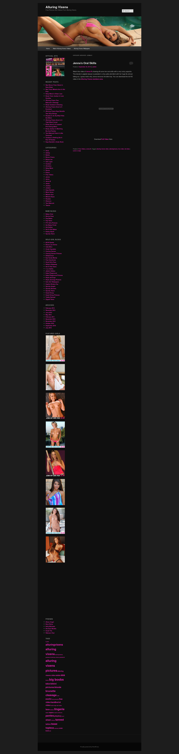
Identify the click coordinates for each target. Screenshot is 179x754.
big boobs (56, 679)
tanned (59, 719)
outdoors (59, 712)
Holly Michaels (50, 626)
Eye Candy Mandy (51, 258)
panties (50, 715)
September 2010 (51, 326)
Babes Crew (49, 214)
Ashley (48, 153)
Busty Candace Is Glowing (54, 105)
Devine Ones (50, 216)
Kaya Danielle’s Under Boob (54, 142)
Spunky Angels (50, 286)
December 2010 (50, 319)
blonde (57, 687)
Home (48, 48)
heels (52, 705)
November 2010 (50, 321)
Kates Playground (51, 273)
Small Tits (49, 631)
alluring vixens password (58, 657)
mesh (47, 712)
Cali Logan (49, 162)
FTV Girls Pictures (51, 223)
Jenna (47, 179)
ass (63, 675)
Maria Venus (49, 192)
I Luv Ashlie (49, 269)
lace (48, 709)
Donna (48, 170)
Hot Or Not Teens (51, 267)
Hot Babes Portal (51, 225)
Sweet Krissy (50, 293)
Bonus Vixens (50, 157)
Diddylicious (50, 256)
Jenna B (88, 149)
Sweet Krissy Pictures (53, 295)
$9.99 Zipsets (50, 242)
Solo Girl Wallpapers (52, 282)
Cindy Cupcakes (51, 249)
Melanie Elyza (50, 197)
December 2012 (50, 310)
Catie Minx (49, 247)
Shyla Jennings (51, 277)
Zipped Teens (50, 299)
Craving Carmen (51, 251)
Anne (47, 151)
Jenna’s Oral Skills (84, 63)
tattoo (48, 724)
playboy (57, 716)
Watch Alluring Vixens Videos (62, 48)
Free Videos (82, 149)
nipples (51, 712)
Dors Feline (49, 624)
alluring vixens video (103, 149)
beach (47, 680)
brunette (51, 691)
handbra (54, 702)
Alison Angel (50, 622)
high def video (58, 705)
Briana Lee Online (51, 245)
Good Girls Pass (51, 262)
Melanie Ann (50, 194)
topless (50, 727)
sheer (48, 719)
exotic (49, 698)
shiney (53, 720)
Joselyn (48, 186)
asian (58, 675)
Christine (48, 166)
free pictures (55, 699)
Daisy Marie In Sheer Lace (54, 94)
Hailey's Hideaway (51, 264)
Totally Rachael (50, 297)
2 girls (47, 641)
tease (54, 723)
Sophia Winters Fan (52, 284)
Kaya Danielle (50, 190)
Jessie (48, 183)
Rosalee (48, 199)
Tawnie (48, 205)
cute (58, 695)
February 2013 (50, 308)
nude (55, 712)
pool (63, 716)
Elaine (48, 172)
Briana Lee (49, 159)
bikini (48, 683)
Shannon (48, 201)
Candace (48, 164)
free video (121, 149)
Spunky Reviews (51, 288)
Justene (48, 188)
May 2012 (48, 315)
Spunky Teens (50, 234)
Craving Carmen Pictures (54, 253)
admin (94, 67)
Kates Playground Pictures (54, 275)
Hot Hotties (49, 227)
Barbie (48, 155)
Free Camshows (51, 260)
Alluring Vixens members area (92, 79)
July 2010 (49, 328)
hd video (127, 149)
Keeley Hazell (50, 232)
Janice (48, 177)
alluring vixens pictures (51, 665)
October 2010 (50, 323)
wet (50, 731)
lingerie (59, 709)
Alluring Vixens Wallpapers (82, 48)
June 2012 (49, 312)
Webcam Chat (50, 633)
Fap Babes (49, 218)
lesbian (52, 709)
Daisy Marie (49, 168)
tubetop (56, 728)
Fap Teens (49, 221)
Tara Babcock (50, 203)
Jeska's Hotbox (50, 271)
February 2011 (50, 317)
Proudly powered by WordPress (89, 747)
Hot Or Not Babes (51, 229)
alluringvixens (113, 149)
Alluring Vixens (57, 7)
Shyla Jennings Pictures (53, 280)
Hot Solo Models (51, 629)
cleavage (51, 695)
